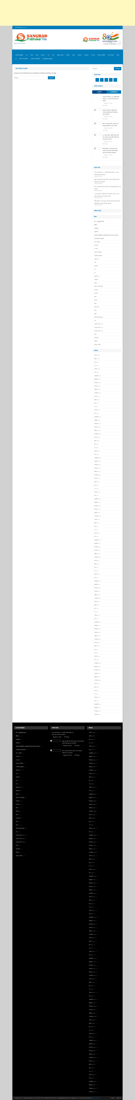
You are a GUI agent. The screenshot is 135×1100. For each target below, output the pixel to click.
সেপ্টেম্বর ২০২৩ (97, 475)
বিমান (95, 303)
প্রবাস (118, 55)
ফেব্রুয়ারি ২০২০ (97, 622)
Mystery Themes (95, 1098)
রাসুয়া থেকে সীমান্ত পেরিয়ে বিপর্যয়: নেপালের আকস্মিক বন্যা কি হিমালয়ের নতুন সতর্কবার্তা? (110, 112)
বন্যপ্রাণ (79, 55)
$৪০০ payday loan (99, 221)
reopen (96, 228)
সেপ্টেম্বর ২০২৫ (97, 393)
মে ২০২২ (96, 529)
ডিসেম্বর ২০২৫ (97, 382)
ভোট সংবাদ (96, 307)
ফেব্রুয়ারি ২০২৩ (97, 499)
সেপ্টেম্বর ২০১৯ (97, 639)
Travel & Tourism (48, 58)
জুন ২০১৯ (96, 649)
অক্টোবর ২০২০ (97, 594)
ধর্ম (15, 58)
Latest (99, 92)
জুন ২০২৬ (96, 362)
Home (112, 1098)
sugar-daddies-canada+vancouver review (106, 235)
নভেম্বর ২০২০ (97, 591)
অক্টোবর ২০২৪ (97, 430)
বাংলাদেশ (43, 55)
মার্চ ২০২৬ (96, 372)
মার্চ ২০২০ (96, 618)
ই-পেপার (93, 55)
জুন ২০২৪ (96, 444)
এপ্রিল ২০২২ (97, 533)
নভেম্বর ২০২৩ (97, 468)
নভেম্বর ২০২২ (97, 509)
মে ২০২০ (96, 612)
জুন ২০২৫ (96, 403)
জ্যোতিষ (96, 266)
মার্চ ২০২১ (96, 577)
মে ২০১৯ (96, 653)
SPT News (105, 105)
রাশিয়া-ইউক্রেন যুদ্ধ (98, 317)
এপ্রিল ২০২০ (97, 615)
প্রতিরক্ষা (96, 279)
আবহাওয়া (86, 55)
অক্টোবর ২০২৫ (97, 389)
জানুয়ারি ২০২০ (97, 625)
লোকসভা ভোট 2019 (35, 58)
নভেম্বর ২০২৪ (97, 427)
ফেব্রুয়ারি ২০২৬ (97, 375)
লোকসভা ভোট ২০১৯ (98, 324)
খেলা (53, 55)
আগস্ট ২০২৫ (97, 396)
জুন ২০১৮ (96, 690)
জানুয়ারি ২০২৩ (97, 502)
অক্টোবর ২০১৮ (97, 676)
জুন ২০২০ (96, 608)
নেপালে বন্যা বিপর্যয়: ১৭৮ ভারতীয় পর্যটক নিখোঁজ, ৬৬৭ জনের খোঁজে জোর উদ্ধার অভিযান (111, 98)
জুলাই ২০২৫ (96, 399)
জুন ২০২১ (96, 567)
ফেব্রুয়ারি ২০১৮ (97, 704)
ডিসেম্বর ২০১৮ (97, 670)
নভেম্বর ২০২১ (97, 550)
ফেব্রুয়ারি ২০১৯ (97, 663)
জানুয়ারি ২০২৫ (97, 420)
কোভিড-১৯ (96, 259)
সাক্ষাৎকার (96, 337)
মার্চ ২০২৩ (96, 495)
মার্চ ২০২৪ (96, 454)
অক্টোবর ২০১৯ (97, 635)
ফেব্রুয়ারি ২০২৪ (97, 458)
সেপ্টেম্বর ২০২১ (97, 557)
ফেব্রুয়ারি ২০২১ (97, 581)
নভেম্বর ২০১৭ (97, 714)
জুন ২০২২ (96, 526)
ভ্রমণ (73, 55)
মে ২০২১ (96, 570)
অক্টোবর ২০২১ (97, 553)
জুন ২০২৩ (96, 485)
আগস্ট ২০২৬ (97, 355)
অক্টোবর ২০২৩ (97, 471)
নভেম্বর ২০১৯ (97, 632)
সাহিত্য (95, 341)
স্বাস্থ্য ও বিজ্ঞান (60, 55)
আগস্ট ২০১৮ (97, 683)
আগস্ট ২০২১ (97, 560)
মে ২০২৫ (96, 406)
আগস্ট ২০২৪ (97, 437)
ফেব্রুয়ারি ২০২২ (97, 540)
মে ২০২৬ (96, 365)
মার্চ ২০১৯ (96, 659)
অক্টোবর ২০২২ (97, 512)
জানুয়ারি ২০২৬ (97, 379)
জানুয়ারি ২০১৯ (97, 666)
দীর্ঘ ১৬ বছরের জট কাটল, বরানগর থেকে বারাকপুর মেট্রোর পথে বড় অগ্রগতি (111, 124)
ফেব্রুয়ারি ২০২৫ (97, 416)
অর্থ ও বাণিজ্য (111, 55)
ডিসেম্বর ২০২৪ (97, 423)
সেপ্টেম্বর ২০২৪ (97, 434)
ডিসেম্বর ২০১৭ (97, 711)
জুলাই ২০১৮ (96, 687)
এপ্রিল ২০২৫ (97, 410)
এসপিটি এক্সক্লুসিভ (19, 55)
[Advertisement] (55, 13)
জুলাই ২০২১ (96, 564)
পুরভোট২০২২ (97, 276)
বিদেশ (32, 55)
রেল (48, 55)
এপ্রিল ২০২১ (97, 574)
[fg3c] (101, 38)
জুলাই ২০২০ (96, 605)
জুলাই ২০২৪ (96, 440)
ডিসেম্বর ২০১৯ (97, 629)
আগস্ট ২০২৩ (97, 478)
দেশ (27, 55)
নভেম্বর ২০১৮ (97, 673)
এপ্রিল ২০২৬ (97, 369)
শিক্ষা (95, 334)
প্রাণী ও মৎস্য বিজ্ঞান (23, 58)
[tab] (99, 92)
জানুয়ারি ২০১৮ (97, 707)
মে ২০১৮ (96, 694)
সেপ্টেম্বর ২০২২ (97, 516)
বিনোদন (67, 55)
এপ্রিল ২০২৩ (97, 492)
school (96, 231)
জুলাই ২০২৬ (96, 358)
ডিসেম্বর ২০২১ (97, 546)
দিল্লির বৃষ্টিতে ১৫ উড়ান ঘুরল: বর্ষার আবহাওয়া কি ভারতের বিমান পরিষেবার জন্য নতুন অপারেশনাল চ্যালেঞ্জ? (110, 150)
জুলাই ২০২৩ (96, 481)
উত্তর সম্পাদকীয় (101, 55)
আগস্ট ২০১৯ (97, 642)
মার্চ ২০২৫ (96, 413)
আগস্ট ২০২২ (97, 519)
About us (119, 1098)
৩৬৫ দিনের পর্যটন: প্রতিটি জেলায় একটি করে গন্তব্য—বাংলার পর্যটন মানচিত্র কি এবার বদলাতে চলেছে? (111, 137)
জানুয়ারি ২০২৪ (97, 461)
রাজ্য (37, 55)
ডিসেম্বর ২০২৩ (97, 464)
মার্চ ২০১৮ (96, 700)
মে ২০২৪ (96, 447)
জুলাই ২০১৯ (96, 646)
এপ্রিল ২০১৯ (97, 656)
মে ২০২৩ (96, 488)
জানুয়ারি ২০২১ (97, 584)
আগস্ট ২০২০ (97, 601)
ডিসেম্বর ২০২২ (97, 505)
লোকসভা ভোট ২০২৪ (98, 331)
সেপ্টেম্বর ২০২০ (97, 598)
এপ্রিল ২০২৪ (97, 451)
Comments (114, 92)
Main (95, 224)
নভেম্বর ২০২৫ (97, 386)
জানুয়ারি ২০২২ (97, 543)
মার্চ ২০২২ (96, 536)
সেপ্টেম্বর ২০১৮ (97, 680)
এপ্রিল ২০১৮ (97, 697)
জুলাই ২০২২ (96, 523)
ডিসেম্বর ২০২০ (97, 588)
